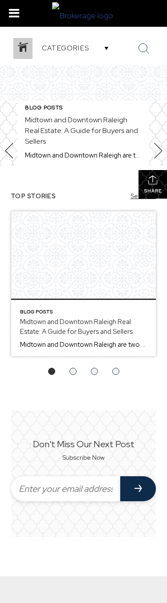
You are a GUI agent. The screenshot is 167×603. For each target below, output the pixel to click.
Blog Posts (44, 107)
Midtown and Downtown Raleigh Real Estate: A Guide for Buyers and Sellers (81, 130)
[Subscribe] (138, 488)
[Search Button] (144, 49)
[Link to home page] (83, 13)
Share (153, 191)
